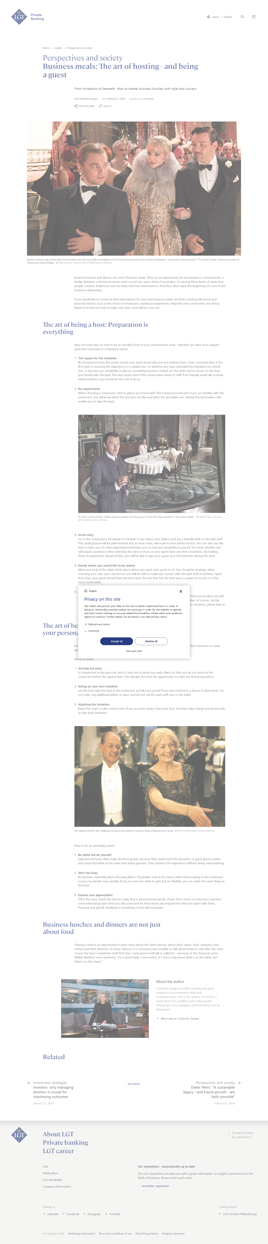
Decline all (151, 641)
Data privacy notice (99, 624)
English (93, 591)
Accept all (117, 641)
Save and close (134, 651)
